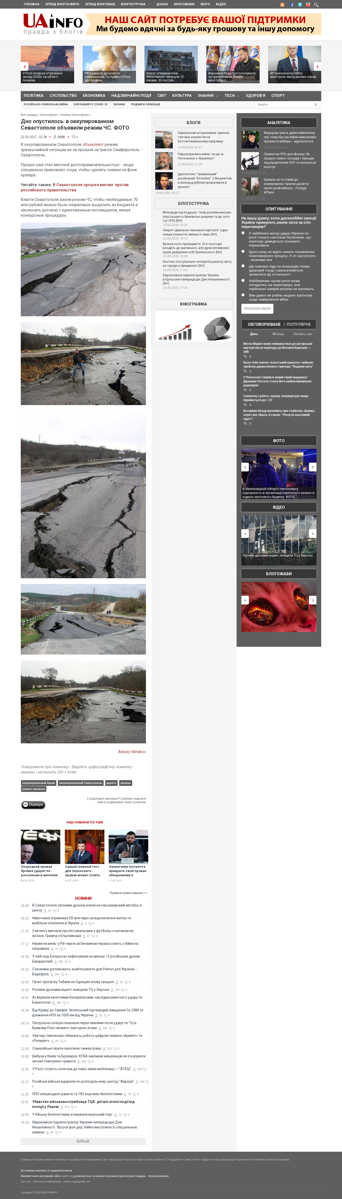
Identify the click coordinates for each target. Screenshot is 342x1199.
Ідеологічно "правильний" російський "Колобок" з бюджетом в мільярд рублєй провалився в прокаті (205, 180)
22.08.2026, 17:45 (175, 270)
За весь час (302, 334)
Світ (161, 95)
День (254, 334)
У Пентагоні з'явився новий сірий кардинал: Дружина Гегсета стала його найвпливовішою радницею (277, 381)
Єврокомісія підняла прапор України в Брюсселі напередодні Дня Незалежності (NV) (196, 279)
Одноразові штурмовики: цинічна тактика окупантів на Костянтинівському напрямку (203, 137)
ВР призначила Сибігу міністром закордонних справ (293, 75)
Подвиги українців (145, 104)
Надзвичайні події (131, 95)
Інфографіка (193, 304)
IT (166, 1159)
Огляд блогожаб (100, 4)
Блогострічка (131, 5)
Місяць (278, 334)
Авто (159, 1159)
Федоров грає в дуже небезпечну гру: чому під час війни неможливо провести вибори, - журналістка (290, 137)
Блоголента (245, 1159)
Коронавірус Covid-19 (90, 104)
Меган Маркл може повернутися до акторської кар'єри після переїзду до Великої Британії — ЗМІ (277, 348)
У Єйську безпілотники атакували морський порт (72, 1114)
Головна (31, 4)
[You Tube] (307, 5)
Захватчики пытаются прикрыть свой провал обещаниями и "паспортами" (127, 873)
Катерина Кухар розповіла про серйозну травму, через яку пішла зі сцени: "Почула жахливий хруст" (279, 415)
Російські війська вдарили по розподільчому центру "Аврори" (83, 1081)
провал (125, 782)
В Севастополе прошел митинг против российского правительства (75, 187)
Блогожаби (184, 4)
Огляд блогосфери (62, 4)
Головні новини (43, 1159)
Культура (182, 95)
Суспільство (63, 95)
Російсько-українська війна (46, 104)
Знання (204, 96)
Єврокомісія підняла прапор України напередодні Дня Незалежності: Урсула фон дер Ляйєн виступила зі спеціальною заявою (84, 1127)
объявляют (93, 144)
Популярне (299, 324)
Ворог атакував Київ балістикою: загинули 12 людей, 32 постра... (165, 76)
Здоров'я (255, 95)
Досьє (162, 4)
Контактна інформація (47, 1181)
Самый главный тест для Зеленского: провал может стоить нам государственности (82, 875)
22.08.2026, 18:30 (175, 225)
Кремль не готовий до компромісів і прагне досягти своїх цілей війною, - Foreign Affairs (286, 186)
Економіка (94, 95)
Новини (83, 898)
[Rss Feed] (282, 5)
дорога (111, 782)
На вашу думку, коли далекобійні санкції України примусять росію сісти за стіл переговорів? (278, 222)
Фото (205, 4)
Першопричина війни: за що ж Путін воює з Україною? (200, 156)
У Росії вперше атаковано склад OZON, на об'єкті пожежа (43, 76)
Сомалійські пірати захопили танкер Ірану (66, 1048)
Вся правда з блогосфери (39, 115)
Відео (221, 4)
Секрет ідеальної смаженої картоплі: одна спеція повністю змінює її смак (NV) (195, 232)
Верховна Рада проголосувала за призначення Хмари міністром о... (232, 76)
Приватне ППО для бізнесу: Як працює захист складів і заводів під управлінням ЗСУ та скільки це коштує (290, 160)
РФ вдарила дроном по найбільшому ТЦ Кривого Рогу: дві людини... (108, 76)
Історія (138, 1159)
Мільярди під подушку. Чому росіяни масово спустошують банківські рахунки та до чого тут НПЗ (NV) (197, 216)
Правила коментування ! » (128, 893)
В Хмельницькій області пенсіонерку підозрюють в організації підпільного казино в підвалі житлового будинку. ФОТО (263, 492)
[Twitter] (299, 5)
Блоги (193, 122)
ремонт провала (33, 788)
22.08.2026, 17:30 (175, 287)
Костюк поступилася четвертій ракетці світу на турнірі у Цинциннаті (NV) (197, 264)
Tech (228, 96)
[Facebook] (290, 5)
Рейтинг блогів (264, 1159)
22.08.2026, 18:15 (175, 238)
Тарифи (119, 104)
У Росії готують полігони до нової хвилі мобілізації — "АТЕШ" (81, 1069)
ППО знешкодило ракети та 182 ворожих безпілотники (77, 1094)
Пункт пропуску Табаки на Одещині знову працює (73, 982)
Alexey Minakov (132, 751)
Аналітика (278, 122)
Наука (128, 1159)
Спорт (278, 95)
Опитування (278, 209)
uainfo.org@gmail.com (76, 1181)
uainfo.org (67, 1175)
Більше (83, 1141)
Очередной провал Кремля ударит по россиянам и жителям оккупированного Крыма (39, 875)
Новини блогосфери (74, 115)
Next (319, 66)
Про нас (26, 1181)
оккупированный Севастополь (80, 782)
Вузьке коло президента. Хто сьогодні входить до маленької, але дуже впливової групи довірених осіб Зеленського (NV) (196, 248)
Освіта (149, 1159)
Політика (34, 95)
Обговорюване (264, 324)
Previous (23, 66)
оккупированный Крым (38, 782)
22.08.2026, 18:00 (175, 256)
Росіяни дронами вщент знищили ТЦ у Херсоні (70, 990)
